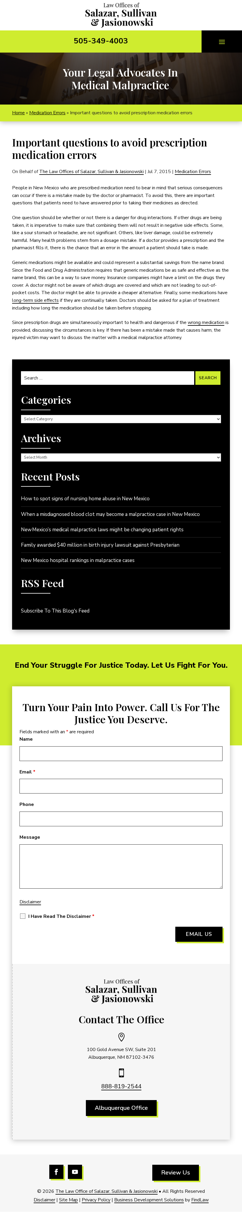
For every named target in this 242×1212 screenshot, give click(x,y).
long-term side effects (35, 300)
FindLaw (200, 1200)
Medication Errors (193, 171)
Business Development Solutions (149, 1200)
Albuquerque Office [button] (121, 1108)
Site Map (68, 1200)
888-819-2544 (121, 1086)
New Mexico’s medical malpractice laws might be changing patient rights (102, 529)
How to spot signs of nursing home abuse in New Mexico (85, 498)
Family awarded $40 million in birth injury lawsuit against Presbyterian (100, 545)
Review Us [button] (175, 1173)
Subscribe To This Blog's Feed (55, 610)
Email (27, 772)
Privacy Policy (96, 1200)
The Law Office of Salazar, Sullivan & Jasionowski (106, 1191)
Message (29, 837)
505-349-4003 (101, 41)
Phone (26, 804)
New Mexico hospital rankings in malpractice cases (78, 560)
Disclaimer (30, 902)
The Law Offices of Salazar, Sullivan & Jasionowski (91, 171)
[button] (222, 41)
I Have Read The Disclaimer (61, 916)
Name (26, 739)
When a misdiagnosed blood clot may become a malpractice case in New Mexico (110, 514)
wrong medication (206, 322)
